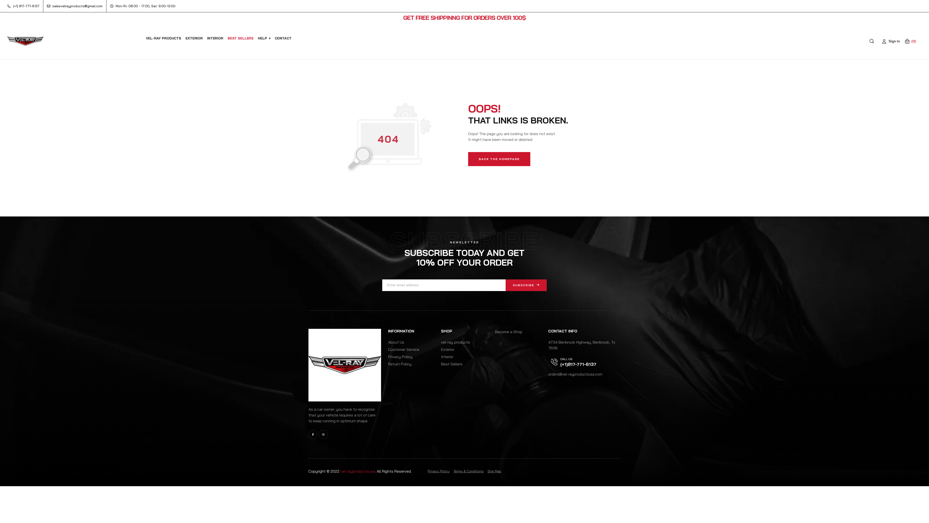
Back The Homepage (499, 159)
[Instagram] (323, 434)
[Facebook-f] (312, 434)
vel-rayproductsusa (357, 471)
